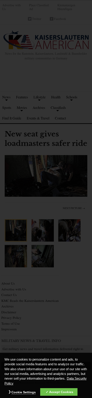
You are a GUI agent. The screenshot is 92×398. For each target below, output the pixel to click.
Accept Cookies (61, 392)
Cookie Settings (23, 392)
